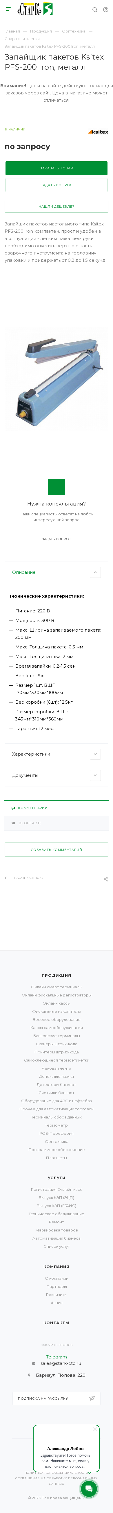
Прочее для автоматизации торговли (56, 1109)
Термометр (56, 1125)
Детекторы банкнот (56, 1084)
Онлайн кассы (56, 1003)
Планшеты (56, 1157)
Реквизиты (56, 1294)
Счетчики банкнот (56, 1092)
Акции (57, 1302)
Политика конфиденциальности (57, 1473)
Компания (56, 1266)
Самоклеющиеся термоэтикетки (56, 1060)
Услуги (56, 1177)
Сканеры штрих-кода (56, 1043)
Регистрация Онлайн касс (56, 1189)
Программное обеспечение (56, 1149)
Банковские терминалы (56, 1035)
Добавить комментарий (56, 850)
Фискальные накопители (56, 1011)
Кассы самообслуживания (56, 1027)
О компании (56, 1278)
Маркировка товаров (56, 1230)
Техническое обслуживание (56, 1213)
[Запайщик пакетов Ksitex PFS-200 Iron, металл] (56, 379)
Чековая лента (56, 1068)
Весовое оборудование (57, 1019)
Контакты (56, 1322)
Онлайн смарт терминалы (56, 987)
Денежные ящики (56, 1076)
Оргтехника (56, 1141)
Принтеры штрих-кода (56, 1052)
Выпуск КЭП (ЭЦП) (56, 1197)
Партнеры (56, 1286)
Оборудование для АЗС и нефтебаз (56, 1100)
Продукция (56, 975)
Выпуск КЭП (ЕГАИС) (56, 1205)
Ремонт (56, 1222)
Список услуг (57, 1246)
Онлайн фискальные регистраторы (57, 995)
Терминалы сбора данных (56, 1117)
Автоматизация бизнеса (56, 1238)
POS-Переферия (56, 1133)
